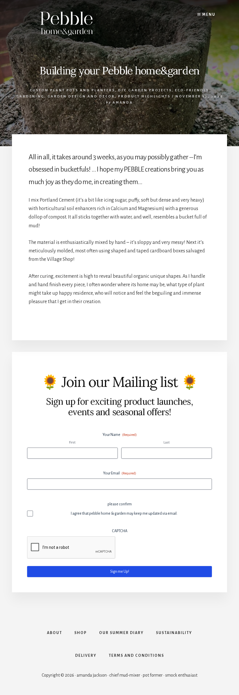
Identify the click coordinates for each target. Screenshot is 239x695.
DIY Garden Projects (145, 90)
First (72, 442)
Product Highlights (144, 96)
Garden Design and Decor (81, 96)
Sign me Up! (119, 572)
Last (167, 442)
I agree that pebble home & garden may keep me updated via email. (124, 513)
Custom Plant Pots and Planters (72, 90)
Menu (208, 15)
